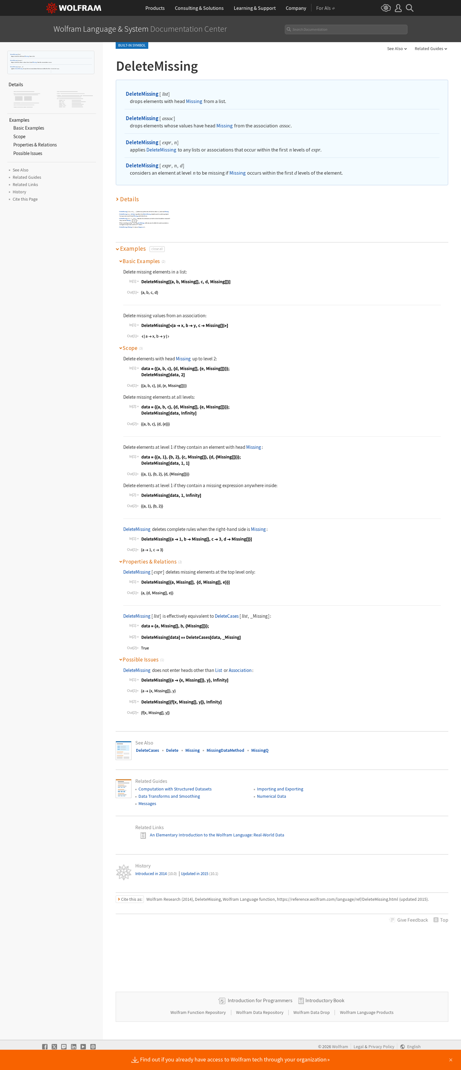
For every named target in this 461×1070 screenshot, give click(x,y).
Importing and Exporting (280, 789)
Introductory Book (324, 1000)
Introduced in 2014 (156, 873)
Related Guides (429, 48)
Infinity (133, 214)
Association (240, 670)
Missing (27, 56)
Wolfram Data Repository (260, 1012)
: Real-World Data (268, 835)
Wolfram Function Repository (198, 1012)
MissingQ (259, 750)
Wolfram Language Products (367, 1012)
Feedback (412, 920)
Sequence (141, 227)
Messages (147, 803)
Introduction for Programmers (260, 1000)
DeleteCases (227, 616)
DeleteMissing (13, 54)
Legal (359, 1046)
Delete (172, 750)
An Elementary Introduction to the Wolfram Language (201, 835)
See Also (395, 48)
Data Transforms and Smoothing (169, 796)
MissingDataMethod (225, 750)
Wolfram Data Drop (312, 1012)
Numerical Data (271, 796)
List (218, 670)
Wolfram (340, 1046)
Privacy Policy (381, 1046)
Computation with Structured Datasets (175, 789)
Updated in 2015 (199, 873)
